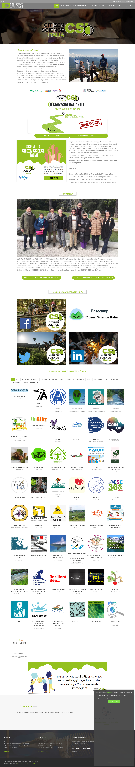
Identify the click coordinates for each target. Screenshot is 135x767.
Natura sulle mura (96, 525)
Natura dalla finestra (77, 525)
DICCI (96, 467)
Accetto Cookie (114, 701)
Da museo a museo (77, 467)
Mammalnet (39, 525)
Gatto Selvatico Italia (38, 497)
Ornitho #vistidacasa (38, 555)
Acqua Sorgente (19, 396)
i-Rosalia (96, 497)
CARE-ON (115, 437)
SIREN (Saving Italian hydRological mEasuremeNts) (38, 624)
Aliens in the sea (77, 409)
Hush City (77, 497)
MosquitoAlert (58, 525)
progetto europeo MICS (116, 555)
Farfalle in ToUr (19, 497)
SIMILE (19, 621)
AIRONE (38, 403)
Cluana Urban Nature (58, 467)
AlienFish (58, 409)
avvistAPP (96, 409)
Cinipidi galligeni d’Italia (19, 467)
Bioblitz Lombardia (38, 425)
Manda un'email (67, 283)
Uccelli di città (77, 621)
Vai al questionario (77, 745)
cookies (109, 692)
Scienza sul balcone (96, 589)
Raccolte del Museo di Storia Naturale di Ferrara (38, 591)
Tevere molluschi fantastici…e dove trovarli (58, 624)
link (41, 316)
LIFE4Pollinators (19, 525)
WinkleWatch (115, 621)
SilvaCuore (115, 589)
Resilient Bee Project (58, 589)
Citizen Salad (38, 467)
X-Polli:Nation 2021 (19, 654)
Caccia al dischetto (77, 437)
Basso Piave (115, 409)
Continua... (7, 751)
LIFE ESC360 (115, 497)
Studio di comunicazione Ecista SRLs (26, 763)
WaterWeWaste (96, 621)
